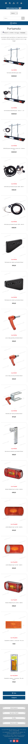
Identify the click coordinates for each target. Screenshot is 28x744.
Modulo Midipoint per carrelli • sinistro (14, 489)
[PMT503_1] (14, 132)
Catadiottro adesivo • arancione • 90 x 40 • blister (14, 679)
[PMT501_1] (14, 56)
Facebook (11, 741)
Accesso (22, 3)
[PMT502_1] (14, 94)
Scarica (14, 3)
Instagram (14, 741)
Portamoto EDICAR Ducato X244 (14, 72)
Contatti (18, 3)
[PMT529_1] (14, 435)
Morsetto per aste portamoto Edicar (14, 413)
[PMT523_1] (14, 208)
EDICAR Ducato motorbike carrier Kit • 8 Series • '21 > (14, 149)
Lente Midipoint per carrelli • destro (14, 564)
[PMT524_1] (14, 246)
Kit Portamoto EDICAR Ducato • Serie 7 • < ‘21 (14, 110)
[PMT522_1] (14, 170)
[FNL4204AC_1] (14, 662)
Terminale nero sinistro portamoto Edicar (14, 300)
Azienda (10, 3)
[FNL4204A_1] (14, 624)
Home (6, 3)
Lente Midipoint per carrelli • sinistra (14, 527)
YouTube (17, 741)
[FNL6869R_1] (14, 511)
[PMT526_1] (14, 322)
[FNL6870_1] (14, 586)
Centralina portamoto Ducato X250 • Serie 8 (14, 224)
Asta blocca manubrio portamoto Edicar (14, 451)
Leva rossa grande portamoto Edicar (14, 337)
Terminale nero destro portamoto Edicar (14, 262)
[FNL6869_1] (14, 473)
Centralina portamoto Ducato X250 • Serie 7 (14, 186)
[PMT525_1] (14, 284)
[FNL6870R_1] (14, 549)
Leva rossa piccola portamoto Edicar (14, 375)
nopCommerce (16, 738)
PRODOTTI (6, 32)
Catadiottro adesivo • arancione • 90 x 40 (14, 640)
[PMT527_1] (14, 359)
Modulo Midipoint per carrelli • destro (14, 602)
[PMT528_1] (14, 397)
